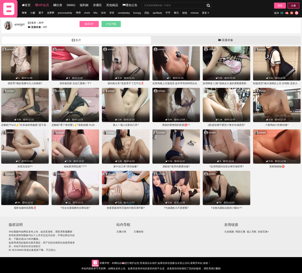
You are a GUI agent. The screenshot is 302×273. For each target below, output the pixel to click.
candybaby (124, 12)
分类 (59, 5)
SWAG (71, 5)
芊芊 (168, 12)
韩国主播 (240, 231)
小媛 (32, 12)
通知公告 (131, 5)
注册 (293, 5)
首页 (28, 5)
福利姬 (84, 5)
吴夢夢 (50, 12)
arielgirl (10, 49)
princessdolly (65, 12)
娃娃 (184, 12)
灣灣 (78, 12)
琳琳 (24, 12)
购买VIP (89, 24)
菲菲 (111, 12)
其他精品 (112, 5)
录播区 (97, 5)
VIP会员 (43, 5)
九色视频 (229, 231)
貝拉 (146, 12)
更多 (205, 12)
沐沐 (103, 12)
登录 (280, 5)
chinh (87, 12)
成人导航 (251, 231)
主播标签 (138, 231)
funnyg (137, 12)
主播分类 (121, 231)
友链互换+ (263, 231)
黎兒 (176, 12)
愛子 (41, 12)
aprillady (157, 12)
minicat (195, 12)
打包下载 (111, 24)
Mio (96, 12)
